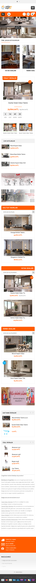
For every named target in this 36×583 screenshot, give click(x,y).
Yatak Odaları (10, 71)
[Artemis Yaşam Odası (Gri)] (5, 164)
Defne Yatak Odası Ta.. (18, 318)
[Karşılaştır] (28, 14)
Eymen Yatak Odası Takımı (20, 424)
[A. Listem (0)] (24, 14)
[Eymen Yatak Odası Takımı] (6, 425)
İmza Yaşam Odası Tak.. (18, 378)
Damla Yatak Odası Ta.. (18, 293)
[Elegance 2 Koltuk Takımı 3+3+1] (18, 247)
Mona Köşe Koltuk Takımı (17, 154)
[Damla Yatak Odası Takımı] (18, 283)
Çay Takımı (15, 468)
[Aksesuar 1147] (6, 447)
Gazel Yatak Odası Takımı (26, 133)
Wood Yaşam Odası (16, 145)
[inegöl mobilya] (18, 1)
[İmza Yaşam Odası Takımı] (18, 368)
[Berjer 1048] (6, 461)
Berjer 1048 (15, 461)
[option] (10, 129)
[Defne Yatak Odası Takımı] (18, 308)
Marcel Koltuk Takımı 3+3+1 (20, 417)
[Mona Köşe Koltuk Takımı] (5, 155)
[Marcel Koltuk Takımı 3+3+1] (6, 418)
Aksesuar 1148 (16, 454)
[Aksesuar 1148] (6, 454)
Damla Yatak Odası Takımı (10, 133)
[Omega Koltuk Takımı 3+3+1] (18, 223)
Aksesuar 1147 (16, 447)
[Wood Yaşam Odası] (5, 147)
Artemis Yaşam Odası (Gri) (18, 163)
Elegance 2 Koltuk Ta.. (18, 257)
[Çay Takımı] (6, 468)
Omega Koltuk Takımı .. (18, 232)
